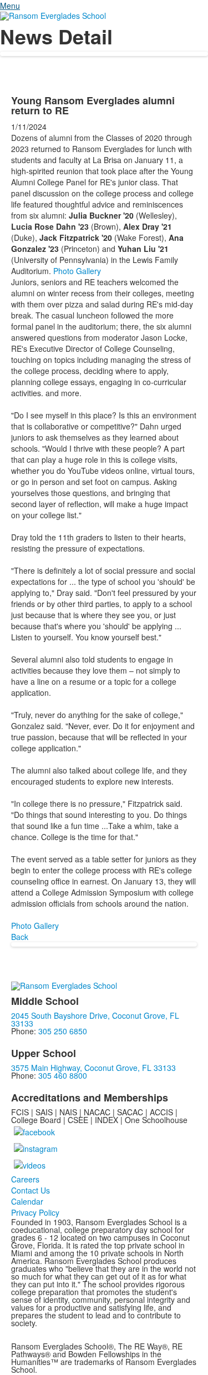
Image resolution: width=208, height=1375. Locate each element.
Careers (25, 1179)
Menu (10, 5)
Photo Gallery (77, 270)
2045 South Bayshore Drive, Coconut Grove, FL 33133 (95, 1019)
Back (19, 936)
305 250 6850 (62, 1031)
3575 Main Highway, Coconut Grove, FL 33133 (93, 1067)
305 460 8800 (62, 1075)
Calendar (27, 1201)
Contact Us (30, 1190)
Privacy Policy (35, 1212)
